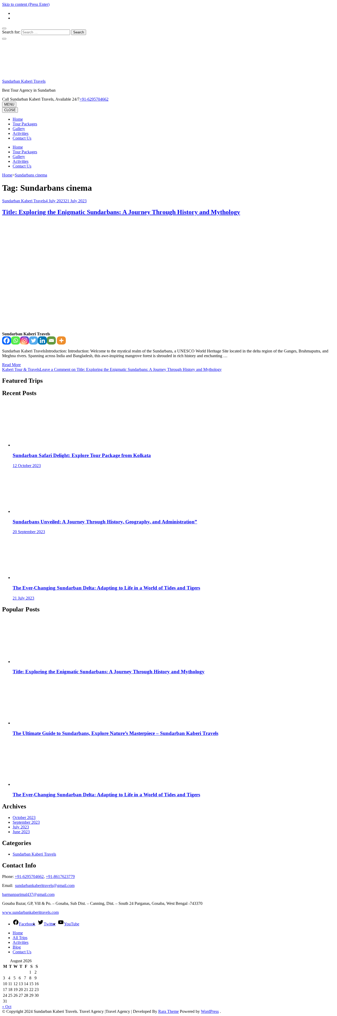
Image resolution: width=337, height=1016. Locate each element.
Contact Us (22, 138)
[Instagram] (24, 340)
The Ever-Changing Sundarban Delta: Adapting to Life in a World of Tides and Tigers (106, 588)
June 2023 (21, 832)
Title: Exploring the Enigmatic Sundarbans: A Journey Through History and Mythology (121, 212)
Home (18, 119)
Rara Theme (168, 1011)
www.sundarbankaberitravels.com (30, 912)
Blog (17, 947)
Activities (20, 133)
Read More (11, 364)
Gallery (19, 128)
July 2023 (21, 827)
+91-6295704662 (29, 876)
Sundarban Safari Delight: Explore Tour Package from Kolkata (82, 455)
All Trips (20, 937)
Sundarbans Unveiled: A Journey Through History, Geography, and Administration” (105, 521)
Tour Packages (25, 124)
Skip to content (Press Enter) (25, 4)
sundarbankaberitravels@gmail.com (45, 885)
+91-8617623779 (60, 876)
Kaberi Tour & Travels (21, 369)
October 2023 (24, 817)
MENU (9, 104)
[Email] (51, 340)
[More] (61, 340)
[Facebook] (6, 340)
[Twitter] (33, 340)
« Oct (6, 1006)
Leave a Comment (131, 369)
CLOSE (10, 110)
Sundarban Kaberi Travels (24, 81)
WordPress (210, 1011)
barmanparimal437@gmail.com (28, 894)
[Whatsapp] (15, 340)
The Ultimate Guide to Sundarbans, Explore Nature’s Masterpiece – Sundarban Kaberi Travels (115, 733)
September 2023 (26, 822)
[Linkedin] (42, 340)
